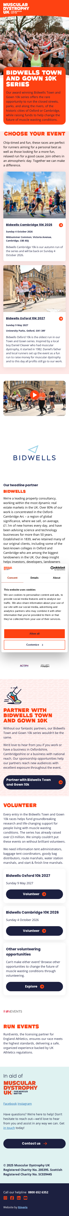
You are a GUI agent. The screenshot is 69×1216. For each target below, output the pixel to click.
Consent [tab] (12, 577)
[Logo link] (24, 665)
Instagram (25, 1104)
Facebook (10, 1104)
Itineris (22, 1207)
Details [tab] (34, 577)
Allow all (34, 633)
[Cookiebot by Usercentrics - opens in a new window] (50, 568)
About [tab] (56, 577)
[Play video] (34, 395)
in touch (9, 1128)
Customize (32, 644)
